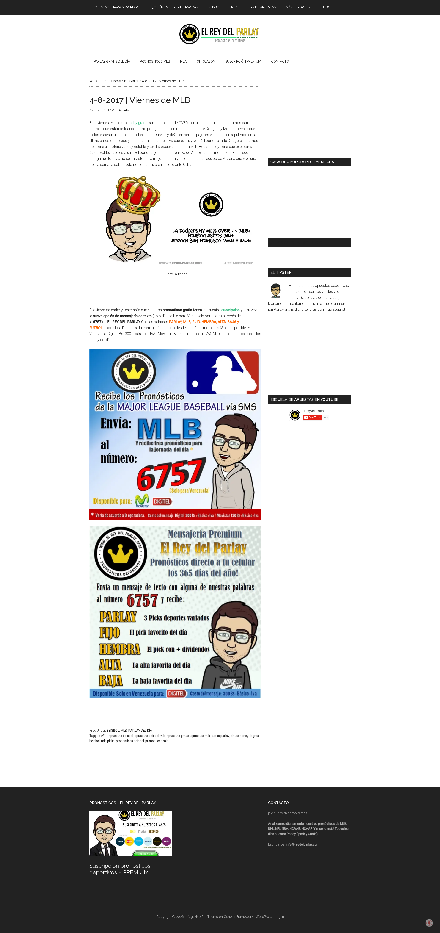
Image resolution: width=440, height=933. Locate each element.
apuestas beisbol (121, 736)
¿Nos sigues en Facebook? (296, 243)
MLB (124, 730)
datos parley (240, 736)
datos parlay (220, 736)
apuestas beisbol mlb (150, 736)
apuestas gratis (178, 736)
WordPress (264, 917)
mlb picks (108, 741)
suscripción (230, 310)
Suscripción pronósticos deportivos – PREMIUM (119, 869)
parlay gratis (137, 123)
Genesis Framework (238, 917)
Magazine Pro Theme (202, 917)
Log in (279, 917)
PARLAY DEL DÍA (140, 730)
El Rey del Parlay (220, 34)
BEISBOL (113, 730)
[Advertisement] (172, 762)
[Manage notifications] (429, 923)
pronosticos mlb (156, 741)
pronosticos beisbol (130, 741)
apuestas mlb (200, 736)
